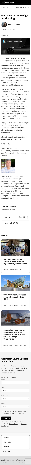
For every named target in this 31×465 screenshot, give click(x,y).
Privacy (3, 459)
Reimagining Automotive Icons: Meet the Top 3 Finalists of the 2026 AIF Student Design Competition (14, 334)
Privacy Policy (13, 424)
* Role (3, 403)
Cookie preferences (6, 460)
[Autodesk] (9, 2)
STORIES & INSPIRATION (9, 210)
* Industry (4, 387)
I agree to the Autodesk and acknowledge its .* (15, 413)
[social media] (5, 452)
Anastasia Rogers (14, 25)
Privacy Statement (18, 413)
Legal (5, 462)
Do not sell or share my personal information (17, 459)
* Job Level (4, 395)
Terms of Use (21, 411)
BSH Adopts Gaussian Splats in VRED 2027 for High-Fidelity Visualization (15, 261)
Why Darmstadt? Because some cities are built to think (14, 297)
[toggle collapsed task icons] (24, 2)
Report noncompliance (17, 460)
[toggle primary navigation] (3, 2)
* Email (3, 380)
